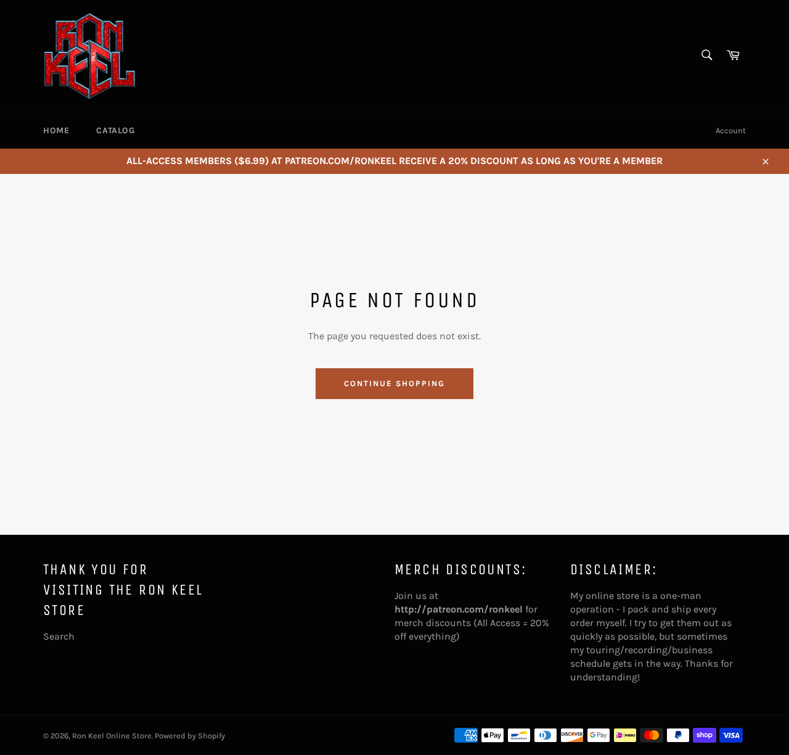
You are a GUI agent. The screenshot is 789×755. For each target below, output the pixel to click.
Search (59, 636)
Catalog (115, 130)
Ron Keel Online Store (112, 735)
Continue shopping (394, 383)
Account (731, 130)
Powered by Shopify (190, 735)
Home (56, 130)
